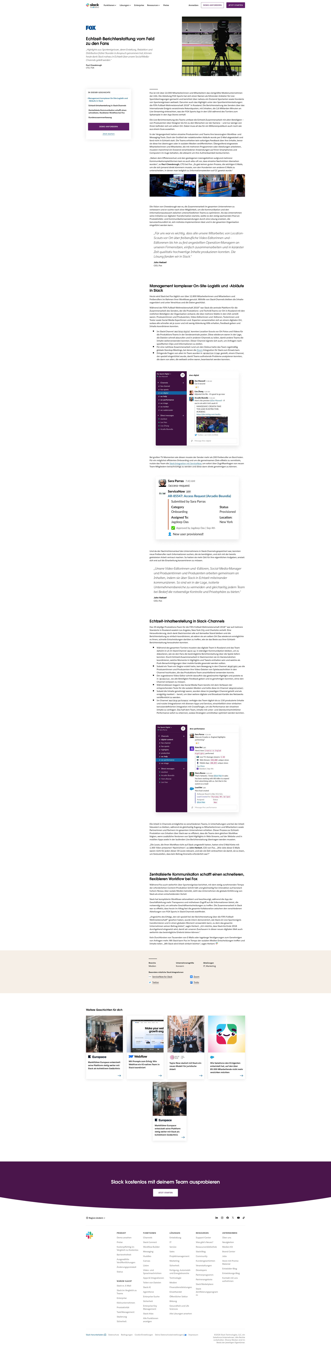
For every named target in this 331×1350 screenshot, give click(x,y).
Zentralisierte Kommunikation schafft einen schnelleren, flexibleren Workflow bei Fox (107, 111)
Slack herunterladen (94, 1335)
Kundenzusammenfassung (100, 117)
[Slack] (92, 5)
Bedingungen (127, 1335)
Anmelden (193, 5)
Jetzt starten (235, 5)
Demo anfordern (212, 5)
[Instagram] (222, 1218)
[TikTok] (244, 1218)
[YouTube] (238, 1218)
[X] (233, 1218)
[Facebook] (227, 1218)
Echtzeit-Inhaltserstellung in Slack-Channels (107, 105)
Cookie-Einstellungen (144, 1335)
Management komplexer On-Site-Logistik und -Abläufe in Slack (108, 99)
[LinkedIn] (217, 1218)
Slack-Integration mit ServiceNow (185, 463)
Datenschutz (113, 1335)
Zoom (200, 350)
